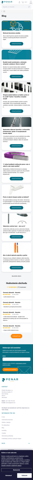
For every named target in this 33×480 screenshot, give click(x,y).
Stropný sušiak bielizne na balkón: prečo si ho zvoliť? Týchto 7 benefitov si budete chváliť (16, 97)
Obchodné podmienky (7, 436)
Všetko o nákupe (6, 422)
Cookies (4, 433)
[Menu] (31, 2)
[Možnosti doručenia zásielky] (16, 25)
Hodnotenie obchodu (16, 283)
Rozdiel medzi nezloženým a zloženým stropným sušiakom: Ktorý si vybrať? (14, 63)
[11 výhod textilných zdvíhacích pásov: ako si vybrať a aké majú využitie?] (16, 157)
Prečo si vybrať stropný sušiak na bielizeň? (16, 197)
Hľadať (29, 6)
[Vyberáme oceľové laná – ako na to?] (16, 219)
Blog (3, 427)
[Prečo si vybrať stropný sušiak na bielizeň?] (16, 189)
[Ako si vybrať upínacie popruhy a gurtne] (16, 248)
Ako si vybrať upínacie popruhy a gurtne (15, 255)
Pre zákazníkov (6, 425)
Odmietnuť (8, 475)
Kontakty (4, 430)
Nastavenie (16, 470)
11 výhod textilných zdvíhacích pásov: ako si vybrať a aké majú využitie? (16, 165)
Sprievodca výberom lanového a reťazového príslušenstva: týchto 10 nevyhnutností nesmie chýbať (16, 131)
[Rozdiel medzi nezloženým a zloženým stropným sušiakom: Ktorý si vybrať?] (16, 55)
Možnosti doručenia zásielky (11, 33)
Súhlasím (24, 475)
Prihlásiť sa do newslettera (10, 369)
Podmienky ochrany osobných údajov (11, 438)
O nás (3, 417)
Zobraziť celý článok (16, 43)
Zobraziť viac (16, 336)
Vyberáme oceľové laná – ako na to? (14, 226)
